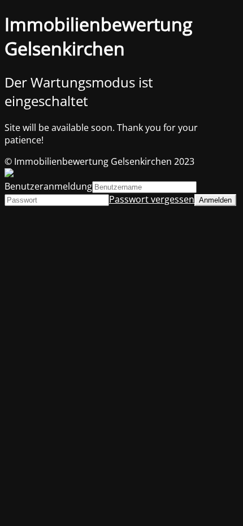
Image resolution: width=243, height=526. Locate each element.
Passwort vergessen (151, 199)
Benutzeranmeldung (48, 186)
